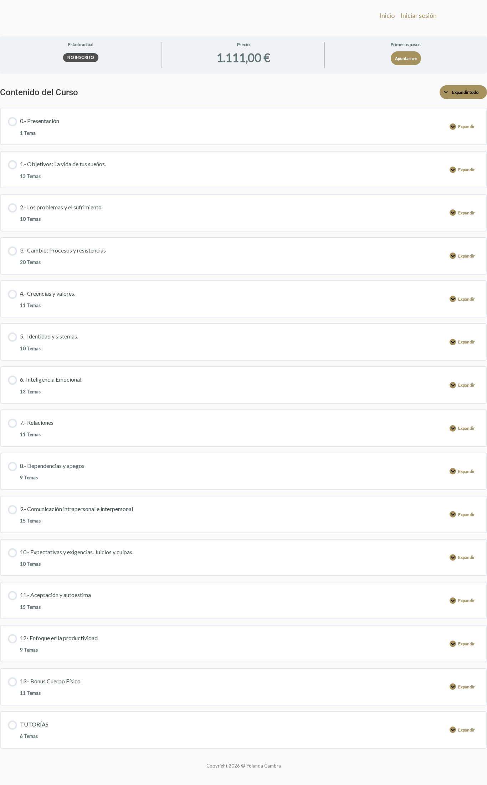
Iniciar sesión (418, 15)
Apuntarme (406, 58)
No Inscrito (80, 57)
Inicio (387, 15)
